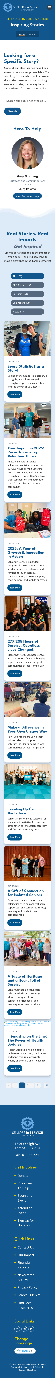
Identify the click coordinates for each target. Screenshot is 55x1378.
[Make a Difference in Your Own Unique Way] (27, 699)
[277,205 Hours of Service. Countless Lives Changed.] (27, 613)
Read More (14, 394)
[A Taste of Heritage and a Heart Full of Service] (27, 948)
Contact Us (26, 1247)
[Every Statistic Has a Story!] (27, 338)
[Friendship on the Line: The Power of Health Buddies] (27, 1023)
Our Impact (26, 1255)
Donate (23, 1175)
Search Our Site (29, 1295)
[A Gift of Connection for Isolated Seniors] (27, 863)
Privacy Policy (27, 1287)
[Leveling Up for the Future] (27, 781)
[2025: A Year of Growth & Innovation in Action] (27, 520)
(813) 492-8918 (27, 189)
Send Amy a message (27, 196)
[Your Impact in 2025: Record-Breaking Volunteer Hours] (27, 420)
